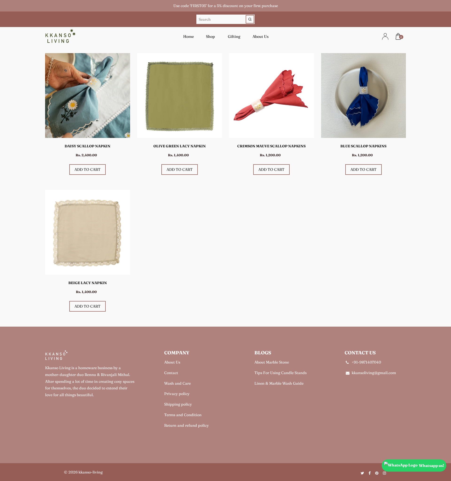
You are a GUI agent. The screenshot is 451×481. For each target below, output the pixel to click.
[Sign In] (382, 36)
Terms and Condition (183, 414)
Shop (210, 36)
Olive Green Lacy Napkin (179, 146)
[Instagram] (385, 473)
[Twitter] (363, 473)
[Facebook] (370, 473)
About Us (260, 36)
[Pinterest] (377, 473)
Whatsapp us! (431, 465)
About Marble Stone (271, 362)
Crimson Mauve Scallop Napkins (271, 146)
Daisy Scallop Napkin (87, 146)
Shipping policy (178, 404)
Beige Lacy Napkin (87, 283)
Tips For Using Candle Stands (280, 372)
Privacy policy (177, 393)
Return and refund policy (186, 425)
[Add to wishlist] (124, 78)
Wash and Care (177, 383)
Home (188, 36)
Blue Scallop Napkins (363, 146)
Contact (171, 372)
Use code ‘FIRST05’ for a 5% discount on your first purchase (225, 5)
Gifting (234, 36)
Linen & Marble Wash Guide (278, 383)
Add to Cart (87, 169)
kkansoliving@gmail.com (374, 372)
